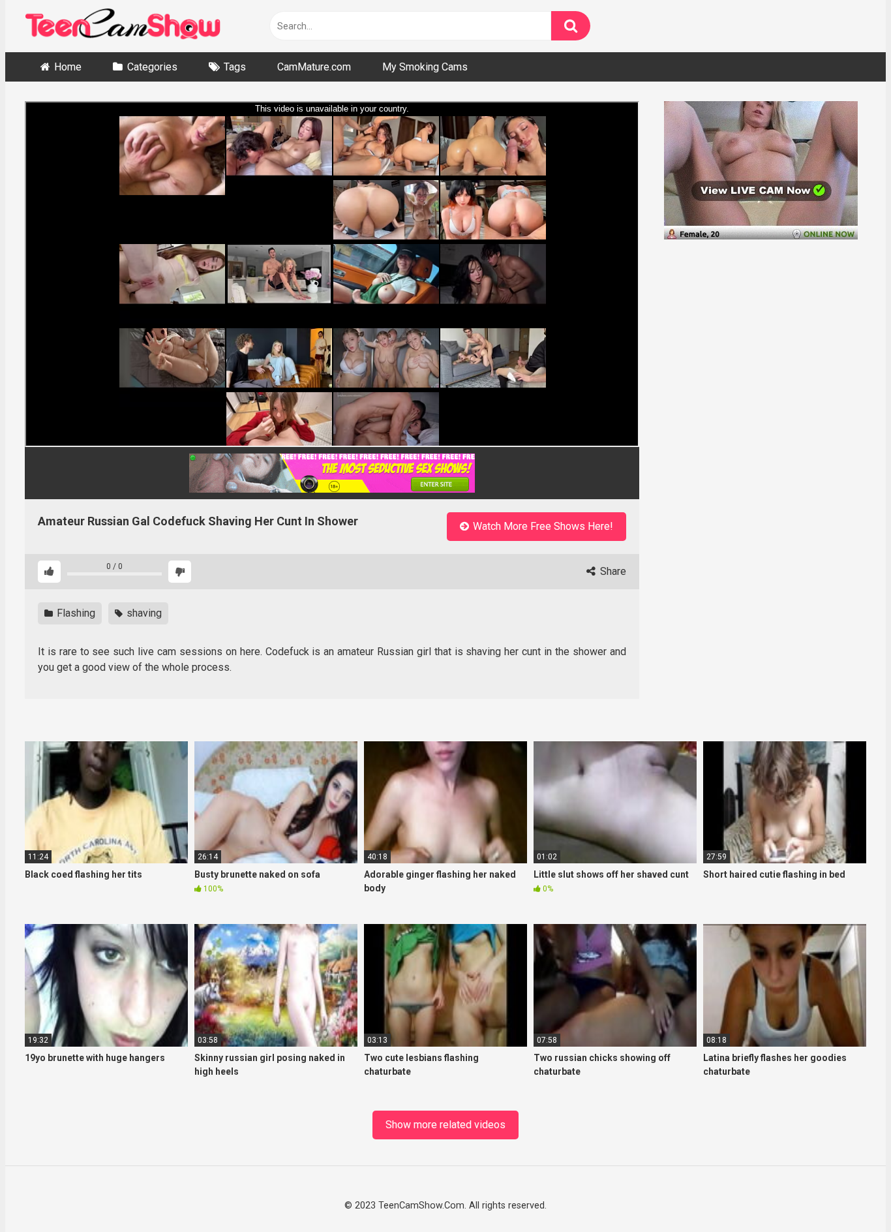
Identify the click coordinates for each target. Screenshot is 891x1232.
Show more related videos (445, 1124)
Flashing (74, 613)
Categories (152, 67)
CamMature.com (314, 67)
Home (68, 67)
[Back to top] (846, 1191)
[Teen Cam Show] (122, 26)
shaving (143, 613)
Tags (235, 67)
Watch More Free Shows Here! (541, 526)
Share (611, 571)
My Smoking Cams (425, 67)
